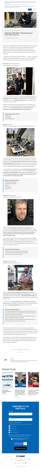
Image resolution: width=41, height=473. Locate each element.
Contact (16, 459)
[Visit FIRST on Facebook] (20, 462)
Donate (29, 459)
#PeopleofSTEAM (14, 30)
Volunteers (9, 30)
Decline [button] (34, 9)
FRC (29, 388)
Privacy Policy (25, 4)
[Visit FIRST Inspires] (20, 456)
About (11, 459)
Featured (19, 30)
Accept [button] (30, 9)
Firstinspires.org (20, 460)
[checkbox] (20, 429)
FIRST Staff (12, 359)
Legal (25, 459)
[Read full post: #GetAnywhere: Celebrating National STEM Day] (7, 379)
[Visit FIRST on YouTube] (25, 462)
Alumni (6, 30)
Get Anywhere (7, 388)
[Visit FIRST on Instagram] (15, 462)
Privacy (20, 459)
